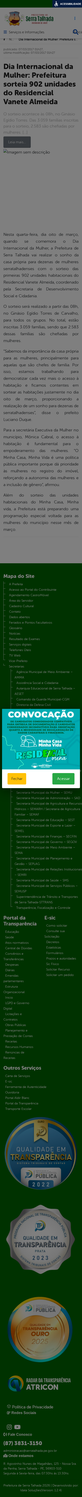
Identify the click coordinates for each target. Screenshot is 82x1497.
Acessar (63, 779)
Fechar (16, 779)
